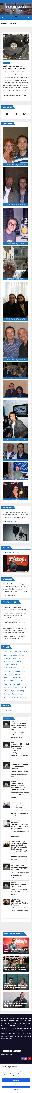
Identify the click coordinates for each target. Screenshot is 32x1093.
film (20, 668)
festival (14, 665)
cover (15, 658)
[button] (29, 17)
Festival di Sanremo (10, 668)
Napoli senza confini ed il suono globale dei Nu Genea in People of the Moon (15, 988)
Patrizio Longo (16, 7)
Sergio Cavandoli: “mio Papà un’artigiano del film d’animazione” (15, 615)
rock (24, 687)
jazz (11, 671)
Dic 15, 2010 (8, 71)
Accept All (16, 1080)
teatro (14, 694)
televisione (21, 694)
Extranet (6, 665)
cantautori (13, 655)
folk (25, 668)
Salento (6, 691)
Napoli (17, 674)
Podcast (14, 681)
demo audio (12, 521)
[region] (16, 1078)
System (7, 694)
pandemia (7, 677)
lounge (11, 674)
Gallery (7, 947)
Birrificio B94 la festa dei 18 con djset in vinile (16, 968)
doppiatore (7, 661)
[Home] (2, 17)
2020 (10, 652)
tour (5, 697)
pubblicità (12, 684)
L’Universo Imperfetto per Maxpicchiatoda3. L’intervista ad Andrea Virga (15, 68)
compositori (7, 658)
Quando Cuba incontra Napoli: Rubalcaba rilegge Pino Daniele (15, 1005)
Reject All (16, 1089)
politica (22, 681)
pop (5, 684)
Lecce (17, 671)
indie (5, 671)
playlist (6, 681)
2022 (20, 652)
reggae (17, 687)
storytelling (20, 691)
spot (12, 691)
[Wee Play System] (16, 563)
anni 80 (6, 655)
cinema (21, 655)
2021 (15, 652)
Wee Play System (15, 697)
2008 (5, 652)
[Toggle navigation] (15, 17)
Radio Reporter (8, 687)
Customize (16, 1084)
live (5, 674)
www (25, 697)
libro (23, 671)
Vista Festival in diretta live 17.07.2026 (15, 950)
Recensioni (7, 983)
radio (19, 684)
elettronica (16, 661)
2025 (25, 652)
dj (20, 658)
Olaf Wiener (6, 607)
